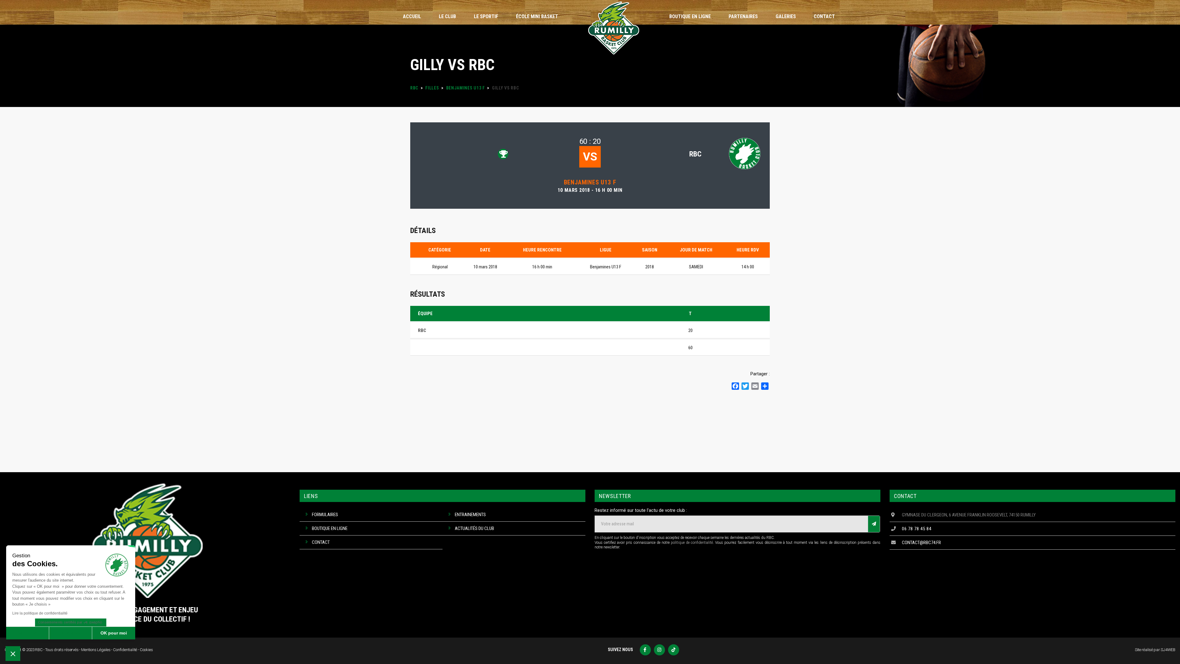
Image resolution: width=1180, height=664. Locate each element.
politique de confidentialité (692, 542)
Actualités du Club (474, 528)
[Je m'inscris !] (874, 524)
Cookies (146, 649)
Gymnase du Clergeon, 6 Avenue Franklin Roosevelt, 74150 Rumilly (969, 515)
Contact (321, 542)
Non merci (27, 632)
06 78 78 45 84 (916, 529)
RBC (695, 154)
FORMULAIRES (325, 514)
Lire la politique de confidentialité (40, 613)
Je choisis (70, 632)
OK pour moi (113, 632)
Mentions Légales (95, 649)
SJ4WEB (1168, 649)
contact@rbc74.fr (921, 542)
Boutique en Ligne (330, 528)
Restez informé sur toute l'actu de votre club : (641, 510)
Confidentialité (125, 649)
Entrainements (470, 514)
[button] (13, 653)
